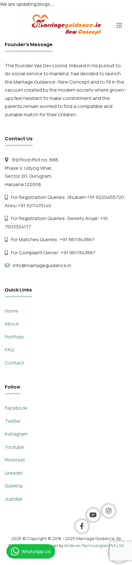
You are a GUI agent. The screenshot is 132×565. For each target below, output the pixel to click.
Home (11, 310)
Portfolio (14, 336)
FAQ (9, 349)
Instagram (16, 433)
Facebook (16, 408)
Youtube (14, 447)
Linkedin (14, 473)
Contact (14, 362)
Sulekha (13, 485)
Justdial (13, 498)
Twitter (13, 421)
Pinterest (15, 459)
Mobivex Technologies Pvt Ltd (94, 545)
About (12, 323)
